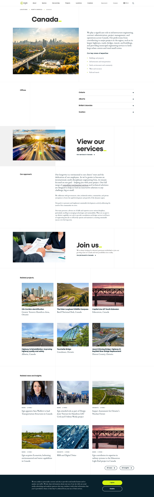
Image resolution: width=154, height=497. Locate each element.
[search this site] (133, 3)
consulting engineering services (75, 185)
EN (126, 3)
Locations (79, 3)
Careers (115, 3)
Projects (67, 3)
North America (36, 9)
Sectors (44, 3)
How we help (56, 3)
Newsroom (104, 3)
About (34, 3)
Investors (90, 3)
